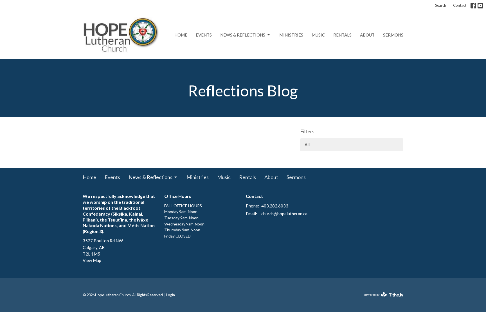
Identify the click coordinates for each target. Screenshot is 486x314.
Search (440, 5)
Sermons (393, 34)
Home (180, 34)
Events (204, 34)
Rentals (342, 34)
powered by (381, 299)
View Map (92, 260)
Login (170, 295)
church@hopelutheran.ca (284, 213)
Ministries (291, 34)
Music (318, 34)
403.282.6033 (274, 205)
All (307, 144)
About (367, 34)
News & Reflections (242, 34)
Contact (459, 5)
